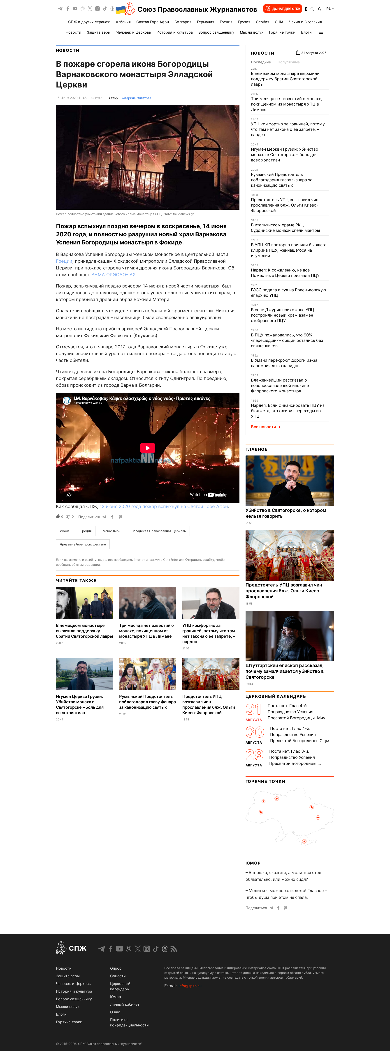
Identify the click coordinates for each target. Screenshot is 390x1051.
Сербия (262, 22)
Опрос (115, 968)
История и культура (175, 32)
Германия (205, 22)
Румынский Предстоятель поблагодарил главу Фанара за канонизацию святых (147, 702)
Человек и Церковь (133, 32)
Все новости (263, 426)
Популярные (289, 62)
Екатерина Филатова (135, 98)
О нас (115, 1012)
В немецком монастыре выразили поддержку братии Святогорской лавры (84, 631)
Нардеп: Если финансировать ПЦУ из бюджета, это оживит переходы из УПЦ (288, 411)
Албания (123, 22)
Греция (226, 22)
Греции (64, 261)
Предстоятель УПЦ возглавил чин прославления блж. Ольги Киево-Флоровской (284, 205)
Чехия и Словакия (305, 22)
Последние (261, 62)
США (279, 22)
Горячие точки (282, 32)
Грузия (244, 22)
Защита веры (99, 32)
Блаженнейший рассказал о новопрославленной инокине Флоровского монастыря (280, 385)
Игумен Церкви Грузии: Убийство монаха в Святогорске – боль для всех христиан (284, 154)
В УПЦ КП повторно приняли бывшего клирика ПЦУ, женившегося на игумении (289, 250)
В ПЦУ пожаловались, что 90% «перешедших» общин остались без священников (287, 340)
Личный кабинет (124, 1004)
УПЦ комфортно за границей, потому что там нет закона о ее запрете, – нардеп (288, 129)
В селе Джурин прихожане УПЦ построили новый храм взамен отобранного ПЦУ (282, 315)
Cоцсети (118, 976)
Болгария (182, 22)
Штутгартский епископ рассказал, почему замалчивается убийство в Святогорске (285, 671)
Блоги (306, 32)
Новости (73, 32)
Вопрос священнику (216, 32)
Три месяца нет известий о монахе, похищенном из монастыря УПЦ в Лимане (146, 631)
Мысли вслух (251, 32)
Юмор (253, 863)
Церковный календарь (276, 696)
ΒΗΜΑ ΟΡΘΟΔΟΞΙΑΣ (113, 274)
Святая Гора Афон (152, 22)
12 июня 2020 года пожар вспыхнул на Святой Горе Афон (164, 506)
